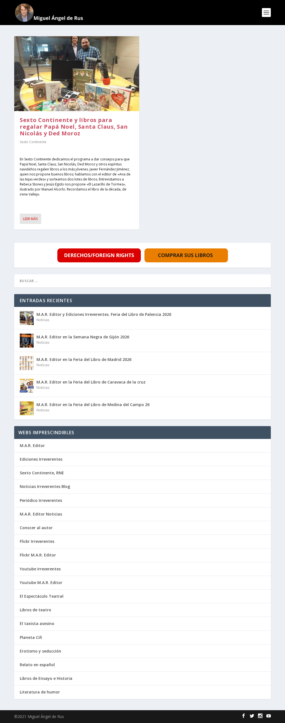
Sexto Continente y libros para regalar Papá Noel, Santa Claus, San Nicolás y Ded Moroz (74, 126)
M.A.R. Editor (32, 445)
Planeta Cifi (31, 637)
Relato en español (37, 664)
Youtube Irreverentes (40, 568)
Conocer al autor (36, 527)
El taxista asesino (37, 623)
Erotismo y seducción (40, 651)
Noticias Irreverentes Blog (45, 486)
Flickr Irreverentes (37, 541)
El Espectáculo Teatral (41, 596)
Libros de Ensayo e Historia (46, 678)
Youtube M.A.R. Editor (41, 582)
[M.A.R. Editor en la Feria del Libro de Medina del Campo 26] (27, 408)
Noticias (42, 319)
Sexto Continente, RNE (42, 472)
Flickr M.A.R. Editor (38, 555)
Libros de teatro (35, 609)
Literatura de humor (40, 692)
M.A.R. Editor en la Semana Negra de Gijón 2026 (82, 336)
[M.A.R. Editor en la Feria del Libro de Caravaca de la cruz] (27, 386)
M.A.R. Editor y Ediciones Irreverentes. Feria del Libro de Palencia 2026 (103, 314)
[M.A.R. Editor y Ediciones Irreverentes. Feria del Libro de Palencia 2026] (27, 318)
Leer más (30, 218)
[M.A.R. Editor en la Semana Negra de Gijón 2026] (27, 341)
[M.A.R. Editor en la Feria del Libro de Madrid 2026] (27, 363)
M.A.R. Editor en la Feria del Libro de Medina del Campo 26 (92, 404)
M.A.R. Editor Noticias (41, 514)
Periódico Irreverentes (41, 500)
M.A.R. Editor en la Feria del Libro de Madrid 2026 (83, 359)
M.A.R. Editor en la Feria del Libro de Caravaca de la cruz (91, 382)
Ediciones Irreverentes (41, 459)
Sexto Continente (33, 142)
